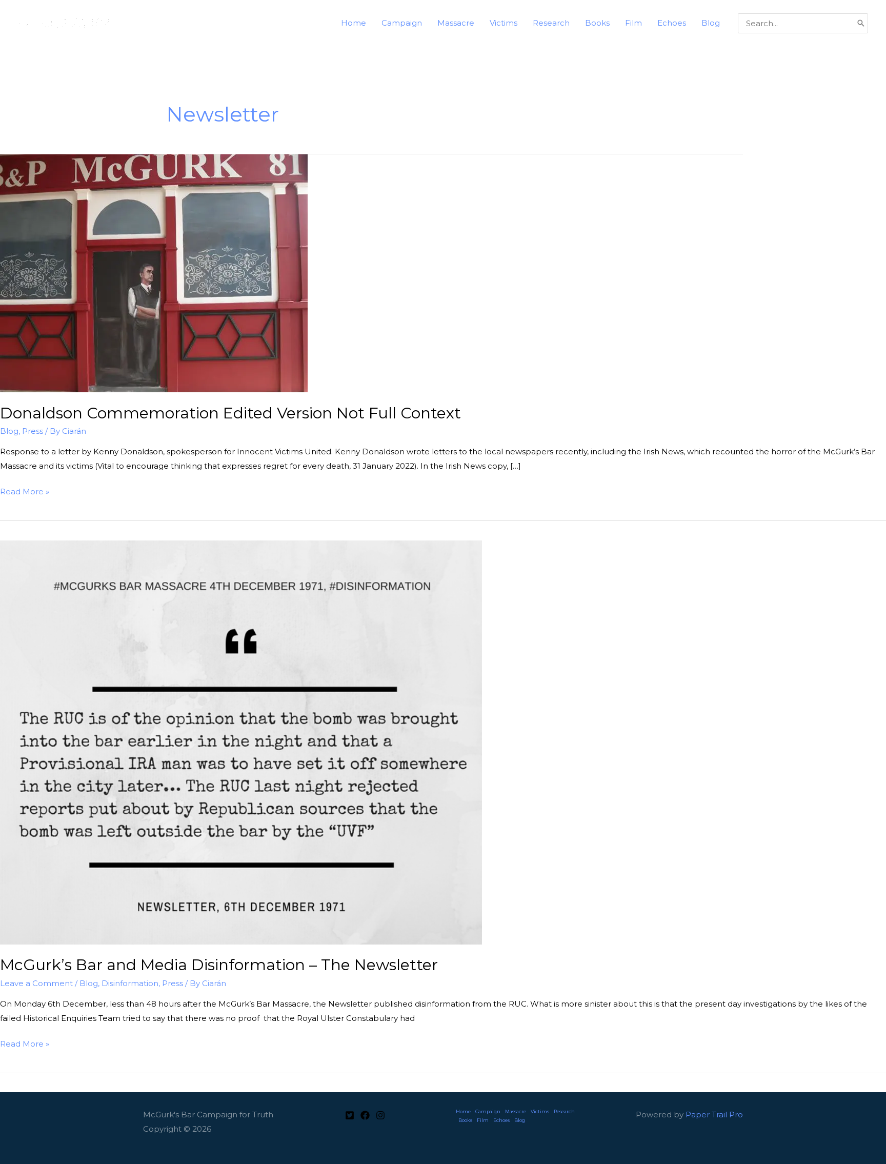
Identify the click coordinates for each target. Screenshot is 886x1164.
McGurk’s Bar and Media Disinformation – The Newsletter (219, 964)
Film (483, 1120)
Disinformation (130, 983)
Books (465, 1120)
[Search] (861, 23)
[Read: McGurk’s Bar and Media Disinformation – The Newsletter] (241, 742)
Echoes (501, 1120)
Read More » (24, 492)
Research (564, 1111)
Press (32, 431)
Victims (540, 1111)
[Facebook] (365, 1115)
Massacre (515, 1111)
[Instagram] (380, 1115)
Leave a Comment (36, 983)
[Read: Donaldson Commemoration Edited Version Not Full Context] (154, 272)
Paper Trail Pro (714, 1114)
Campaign (487, 1111)
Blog (9, 431)
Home (463, 1111)
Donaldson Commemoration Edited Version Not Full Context (230, 413)
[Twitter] (349, 1115)
